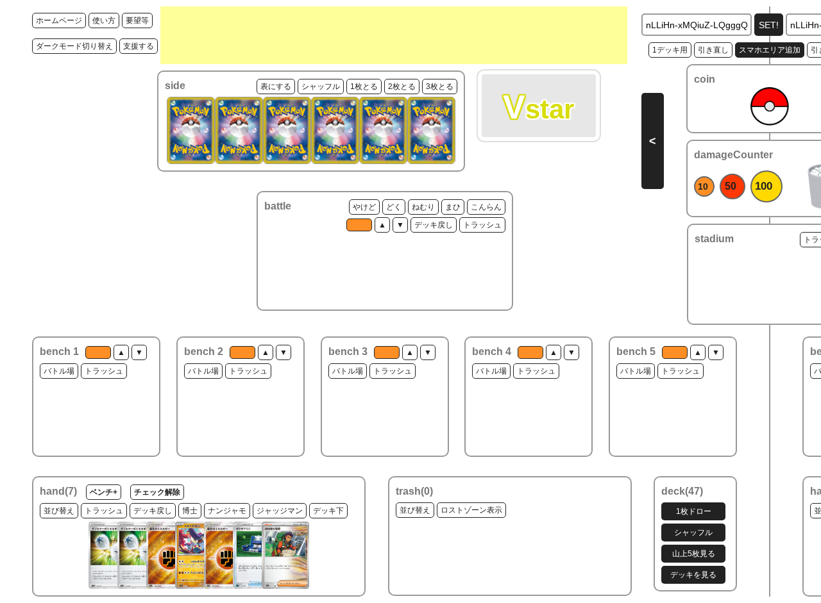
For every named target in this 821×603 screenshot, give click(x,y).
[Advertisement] (393, 35)
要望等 (137, 20)
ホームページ (59, 20)
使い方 (103, 20)
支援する (138, 46)
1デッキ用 (670, 49)
